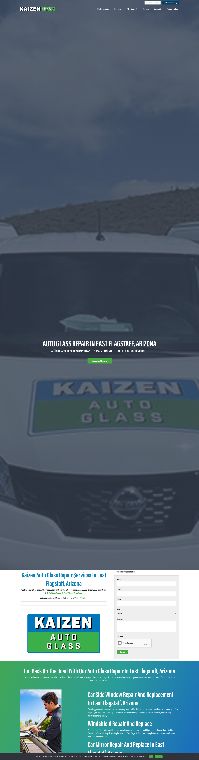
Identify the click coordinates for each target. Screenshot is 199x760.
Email (119, 589)
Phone (119, 599)
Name (119, 579)
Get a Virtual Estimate (152, 2)
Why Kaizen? (132, 9)
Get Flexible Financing (170, 2)
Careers (146, 9)
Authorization (172, 9)
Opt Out (159, 756)
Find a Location (103, 9)
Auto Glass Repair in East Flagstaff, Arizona (64, 593)
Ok (151, 756)
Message (120, 619)
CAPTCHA (120, 636)
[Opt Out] (196, 756)
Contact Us (158, 9)
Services (117, 9)
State (119, 609)
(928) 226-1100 (80, 598)
